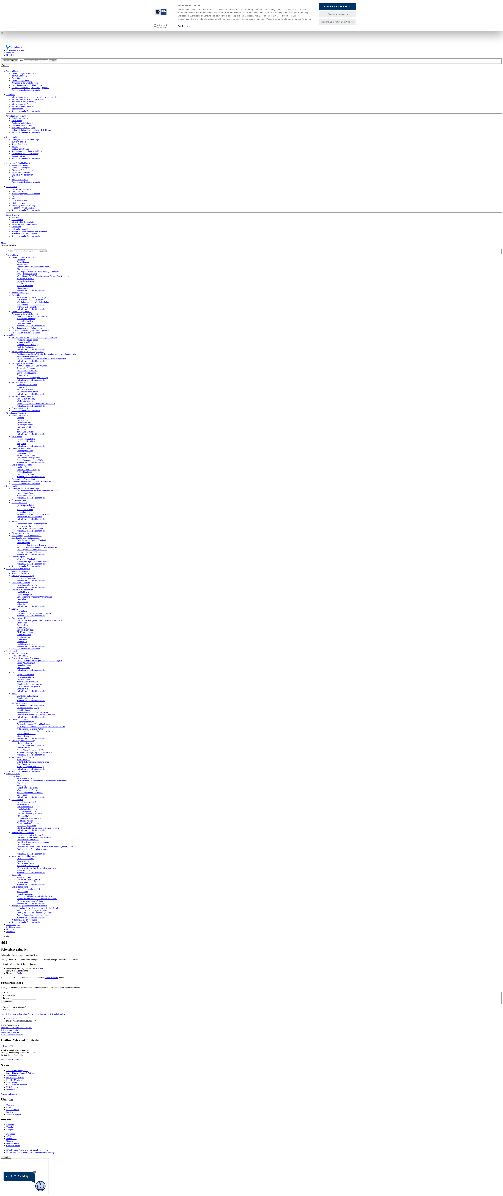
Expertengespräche (24, 453)
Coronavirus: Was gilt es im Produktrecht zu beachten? (39, 620)
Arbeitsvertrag (23, 861)
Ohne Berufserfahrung (26, 399)
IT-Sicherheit (22, 851)
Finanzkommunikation (26, 439)
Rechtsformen (22, 891)
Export (14, 196)
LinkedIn (10, 1125)
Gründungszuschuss (25, 425)
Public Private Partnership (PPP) (30, 750)
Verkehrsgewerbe (24, 526)
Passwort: (7, 998)
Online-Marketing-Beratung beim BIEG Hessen (31, 130)
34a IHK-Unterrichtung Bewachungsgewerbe (30, 87)
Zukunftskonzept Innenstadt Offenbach (33, 561)
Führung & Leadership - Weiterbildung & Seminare (38, 271)
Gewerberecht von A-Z (26, 802)
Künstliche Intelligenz (21, 168)
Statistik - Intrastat (24, 710)
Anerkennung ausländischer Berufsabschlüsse (36, 403)
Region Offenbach (19, 144)
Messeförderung (23, 759)
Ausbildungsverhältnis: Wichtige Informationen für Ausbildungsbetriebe (46, 354)
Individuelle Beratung (20, 165)
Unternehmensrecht (20, 229)
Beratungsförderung (25, 451)
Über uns (10, 53)
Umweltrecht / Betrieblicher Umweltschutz (34, 597)
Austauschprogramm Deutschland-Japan (33, 724)
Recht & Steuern (13, 774)
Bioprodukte (22, 623)
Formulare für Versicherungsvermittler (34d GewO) (38, 908)
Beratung (20, 418)
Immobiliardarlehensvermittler (29, 818)
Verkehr (15, 146)
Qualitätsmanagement (26, 644)
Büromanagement (24, 269)
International (11, 651)
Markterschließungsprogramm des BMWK (34, 752)
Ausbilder (21, 260)
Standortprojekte (18, 156)
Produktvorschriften (20, 179)
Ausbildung (11, 335)
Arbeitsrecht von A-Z (25, 778)
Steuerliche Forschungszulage (29, 578)
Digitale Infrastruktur (20, 149)
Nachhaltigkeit (23, 592)
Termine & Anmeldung (26, 319)
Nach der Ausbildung (25, 347)
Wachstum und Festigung (22, 123)
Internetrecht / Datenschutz (23, 222)
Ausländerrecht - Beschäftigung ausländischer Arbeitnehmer (41, 781)
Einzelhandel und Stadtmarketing (25, 153)
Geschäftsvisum (23, 667)
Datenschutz (11, 1138)
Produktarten (22, 639)
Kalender (15, 90)
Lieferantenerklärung (25, 677)
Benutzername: (9, 995)
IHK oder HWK (23, 816)
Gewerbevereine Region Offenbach (31, 540)
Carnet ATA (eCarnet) (26, 663)
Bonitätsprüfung (23, 748)
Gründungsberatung (20, 118)
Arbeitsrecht (17, 217)
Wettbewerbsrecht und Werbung (30, 901)
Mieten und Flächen (25, 509)
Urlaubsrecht (22, 795)
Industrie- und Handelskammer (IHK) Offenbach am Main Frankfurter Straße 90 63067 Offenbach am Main (16, 1031)
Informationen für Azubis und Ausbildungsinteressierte (34, 97)
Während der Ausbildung (27, 344)
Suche (21, 61)
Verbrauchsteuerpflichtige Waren (30, 705)
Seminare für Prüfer (25, 389)
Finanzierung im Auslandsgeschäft (31, 745)
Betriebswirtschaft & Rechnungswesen (33, 267)
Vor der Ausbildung (25, 342)
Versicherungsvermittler (26, 825)
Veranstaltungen (15, 47)
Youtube (9, 1127)
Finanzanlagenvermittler (27, 811)
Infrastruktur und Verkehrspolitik (30, 528)
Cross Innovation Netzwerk (28, 585)
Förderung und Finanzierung (23, 205)
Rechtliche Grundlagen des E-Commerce (34, 842)
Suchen (53, 61)
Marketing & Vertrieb (25, 278)
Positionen (31, 90)
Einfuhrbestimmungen (26, 698)
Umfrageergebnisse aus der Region (26, 139)
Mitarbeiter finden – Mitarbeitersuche (32, 300)
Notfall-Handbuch (24, 472)
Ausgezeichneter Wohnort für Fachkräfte (33, 514)
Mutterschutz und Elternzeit (28, 790)
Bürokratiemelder (19, 142)
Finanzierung (17, 120)
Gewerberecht (17, 219)
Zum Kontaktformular (10, 1059)
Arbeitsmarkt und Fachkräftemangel (32, 297)
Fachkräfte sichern (16, 50)
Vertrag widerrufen (9, 1094)
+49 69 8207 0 (7, 1046)
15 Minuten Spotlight (20, 191)
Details (181, 26)
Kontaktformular (51, 977)
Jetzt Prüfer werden (25, 321)
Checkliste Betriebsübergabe (28, 469)
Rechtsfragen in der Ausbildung (30, 792)
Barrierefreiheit (12, 1143)
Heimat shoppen (23, 542)
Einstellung (21, 783)
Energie (15, 177)
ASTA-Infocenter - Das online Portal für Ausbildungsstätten (41, 359)
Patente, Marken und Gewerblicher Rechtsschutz (37, 898)
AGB (8, 1136)
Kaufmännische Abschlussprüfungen (32, 366)
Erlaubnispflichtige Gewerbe (28, 809)
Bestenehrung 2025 (20, 109)
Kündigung (21, 785)
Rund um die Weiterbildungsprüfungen (33, 316)
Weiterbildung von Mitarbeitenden (31, 304)
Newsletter (10, 55)
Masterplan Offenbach (26, 559)
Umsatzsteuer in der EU (27, 882)
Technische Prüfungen (26, 368)
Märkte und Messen (25, 821)
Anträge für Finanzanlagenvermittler (32, 910)
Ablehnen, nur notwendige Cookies (337, 22)
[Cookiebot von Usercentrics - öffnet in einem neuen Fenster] (160, 26)
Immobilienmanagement (27, 274)
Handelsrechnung (24, 665)
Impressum (10, 1134)
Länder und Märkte (20, 203)
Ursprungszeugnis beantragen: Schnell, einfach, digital (39, 660)
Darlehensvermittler (25, 807)
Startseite (39, 968)
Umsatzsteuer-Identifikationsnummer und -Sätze (36, 715)
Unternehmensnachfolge (22, 125)
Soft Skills (21, 283)
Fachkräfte (16, 78)
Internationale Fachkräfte (27, 307)
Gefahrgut (21, 604)
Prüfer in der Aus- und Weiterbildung (27, 85)
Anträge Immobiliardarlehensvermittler (33, 915)
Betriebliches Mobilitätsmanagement (32, 524)
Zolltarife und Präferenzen (27, 682)
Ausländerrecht (23, 804)
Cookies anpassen (336, 14)
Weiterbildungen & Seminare (23, 73)
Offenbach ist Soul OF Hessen (29, 552)
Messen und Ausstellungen (23, 208)
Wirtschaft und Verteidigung (23, 128)
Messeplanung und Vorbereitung (30, 766)
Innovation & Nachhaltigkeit (18, 568)
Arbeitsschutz (22, 601)
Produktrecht (22, 642)
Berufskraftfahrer (24, 323)
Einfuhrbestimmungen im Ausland (31, 684)
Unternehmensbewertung (27, 474)
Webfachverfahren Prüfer (27, 392)
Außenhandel (22, 264)
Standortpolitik (12, 486)
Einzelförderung (23, 764)
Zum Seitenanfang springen (12, 1014)
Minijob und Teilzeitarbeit (27, 788)
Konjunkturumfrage (25, 493)
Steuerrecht (16, 227)
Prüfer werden (23, 387)
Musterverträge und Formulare (24, 224)
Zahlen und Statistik (25, 432)
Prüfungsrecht (22, 375)
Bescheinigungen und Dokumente (26, 194)
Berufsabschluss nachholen (23, 106)
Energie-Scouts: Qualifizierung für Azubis (34, 613)
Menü (3, 241)
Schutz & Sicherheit (25, 285)
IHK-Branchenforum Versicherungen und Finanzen (38, 828)
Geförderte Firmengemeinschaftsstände (33, 762)
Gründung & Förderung (16, 413)
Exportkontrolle (23, 679)
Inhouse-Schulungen (20, 76)
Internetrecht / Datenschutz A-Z (30, 835)
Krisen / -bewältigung (26, 455)
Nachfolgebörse (23, 467)
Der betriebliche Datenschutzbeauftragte (33, 849)
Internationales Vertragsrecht (28, 686)
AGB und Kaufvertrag (26, 858)
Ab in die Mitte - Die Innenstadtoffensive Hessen (37, 547)
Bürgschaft (21, 443)
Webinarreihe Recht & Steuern (24, 234)
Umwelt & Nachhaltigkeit (22, 175)
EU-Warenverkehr (19, 201)
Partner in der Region (25, 505)
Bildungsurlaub (23, 288)
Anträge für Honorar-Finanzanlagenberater (34, 913)
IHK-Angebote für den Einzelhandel (32, 550)
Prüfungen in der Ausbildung (23, 102)
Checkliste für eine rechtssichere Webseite (34, 837)
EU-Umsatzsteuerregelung (28, 708)
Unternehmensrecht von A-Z (28, 889)
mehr (38, 90)
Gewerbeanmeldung (25, 422)
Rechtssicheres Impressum (28, 840)
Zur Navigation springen (34, 1014)
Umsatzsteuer (22, 689)
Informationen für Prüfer (22, 104)
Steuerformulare (23, 870)
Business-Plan (22, 420)
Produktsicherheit (24, 634)
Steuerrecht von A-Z (25, 877)
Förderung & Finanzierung (23, 170)
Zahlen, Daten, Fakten (26, 507)
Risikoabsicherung (24, 743)
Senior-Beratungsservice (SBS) (30, 460)
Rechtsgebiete (22, 625)
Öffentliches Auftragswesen (28, 458)
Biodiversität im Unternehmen (29, 517)
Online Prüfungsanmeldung (28, 370)
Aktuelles (23, 90)
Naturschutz (22, 599)
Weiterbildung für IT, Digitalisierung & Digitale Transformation (43, 276)
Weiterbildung (12, 255)
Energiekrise (22, 611)
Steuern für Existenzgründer (28, 880)
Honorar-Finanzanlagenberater (29, 814)
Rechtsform (21, 429)
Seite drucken (12, 1018)
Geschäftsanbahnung (25, 722)
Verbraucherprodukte (25, 630)
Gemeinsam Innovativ (21, 172)
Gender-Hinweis (13, 1146)
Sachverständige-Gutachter (28, 823)
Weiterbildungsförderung (22, 80)
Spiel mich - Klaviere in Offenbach (31, 545)
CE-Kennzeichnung (25, 632)
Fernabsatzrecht (23, 844)
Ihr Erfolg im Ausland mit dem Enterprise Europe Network (41, 726)
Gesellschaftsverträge (25, 863)
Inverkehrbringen (24, 637)
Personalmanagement (25, 281)
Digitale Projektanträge (26, 373)
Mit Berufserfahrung (25, 401)
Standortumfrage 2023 (26, 495)
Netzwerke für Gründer (26, 427)
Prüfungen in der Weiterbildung (25, 83)
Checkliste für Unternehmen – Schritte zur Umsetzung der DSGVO (45, 847)
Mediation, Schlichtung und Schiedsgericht (34, 896)
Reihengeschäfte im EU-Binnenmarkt (32, 712)
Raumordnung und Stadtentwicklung (27, 151)
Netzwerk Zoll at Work (21, 189)
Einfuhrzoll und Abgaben (27, 696)
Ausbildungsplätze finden (27, 340)
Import (14, 198)
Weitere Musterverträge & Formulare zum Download (39, 868)
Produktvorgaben (24, 627)
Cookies (9, 1141)
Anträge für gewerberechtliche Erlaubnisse (29, 231)
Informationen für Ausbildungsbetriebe (27, 99)
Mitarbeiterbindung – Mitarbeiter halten (33, 302)
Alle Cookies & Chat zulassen (337, 6)
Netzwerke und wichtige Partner (30, 729)
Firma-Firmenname (25, 894)
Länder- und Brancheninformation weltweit (35, 731)
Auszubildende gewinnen (27, 356)
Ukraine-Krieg (23, 736)
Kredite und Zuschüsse (26, 441)
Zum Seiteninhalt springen (56, 1014)
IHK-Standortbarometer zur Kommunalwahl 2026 (37, 491)
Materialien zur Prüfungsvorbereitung (32, 377)
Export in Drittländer (25, 675)
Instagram (10, 1129)
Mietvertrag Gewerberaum (28, 865)
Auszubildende (23, 262)
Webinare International (26, 733)
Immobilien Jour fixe (25, 512)
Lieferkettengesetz (24, 594)
